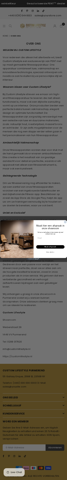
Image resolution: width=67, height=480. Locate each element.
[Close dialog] (65, 222)
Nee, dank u (50, 252)
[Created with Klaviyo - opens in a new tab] (33, 259)
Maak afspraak (50, 246)
